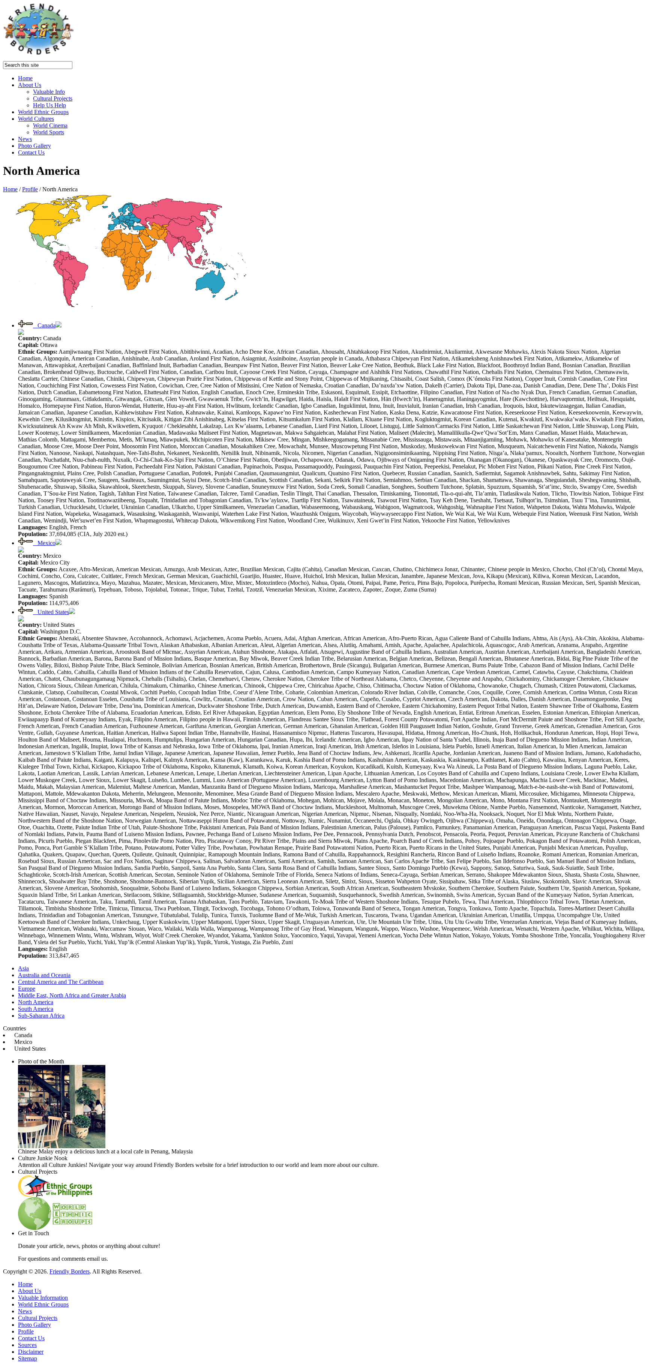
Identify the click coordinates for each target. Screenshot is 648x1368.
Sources (27, 1345)
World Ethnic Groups (43, 112)
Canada (44, 325)
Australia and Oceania (44, 975)
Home (25, 78)
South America (35, 1009)
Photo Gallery (34, 146)
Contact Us (31, 152)
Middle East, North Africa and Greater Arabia (72, 995)
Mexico (44, 543)
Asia (23, 968)
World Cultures (36, 119)
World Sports (48, 132)
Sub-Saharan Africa (41, 1015)
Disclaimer (31, 1351)
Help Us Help (49, 105)
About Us (29, 85)
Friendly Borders (70, 1271)
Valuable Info (49, 92)
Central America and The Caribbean (61, 982)
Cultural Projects (52, 98)
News (25, 139)
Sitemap (27, 1358)
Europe (26, 988)
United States (51, 612)
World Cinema (50, 125)
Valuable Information (43, 1297)
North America (35, 1002)
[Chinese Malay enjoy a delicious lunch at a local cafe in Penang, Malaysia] (61, 1146)
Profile (30, 189)
